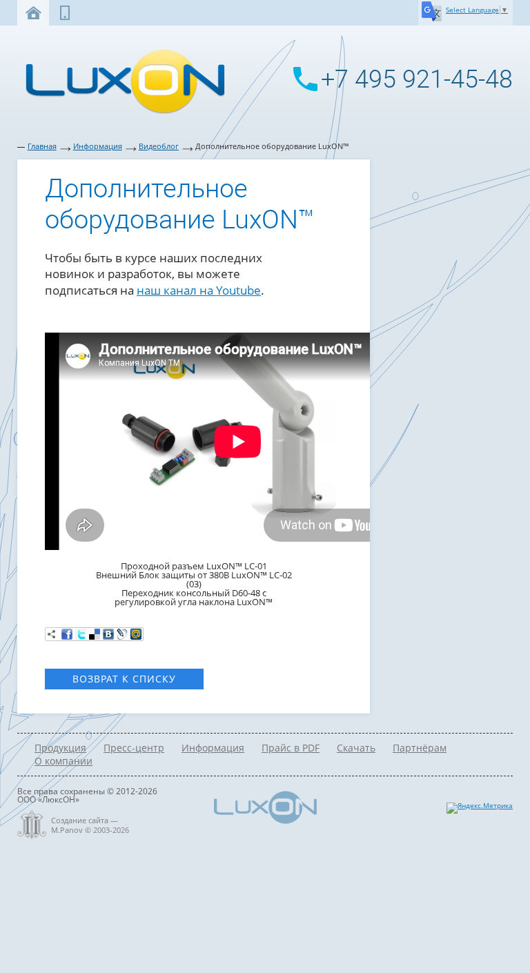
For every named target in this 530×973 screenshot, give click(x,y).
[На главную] (121, 112)
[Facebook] (66, 634)
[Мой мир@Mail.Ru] (135, 634)
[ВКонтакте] (108, 634)
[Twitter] (80, 634)
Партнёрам (419, 747)
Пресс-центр (134, 747)
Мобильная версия (65, 13)
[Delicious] (94, 634)
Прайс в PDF (291, 747)
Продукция (60, 747)
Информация (97, 146)
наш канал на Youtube (199, 290)
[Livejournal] (122, 634)
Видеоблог (159, 146)
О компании (63, 760)
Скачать (356, 747)
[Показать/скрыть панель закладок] (52, 634)
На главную (33, 13)
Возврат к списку (124, 678)
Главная (42, 146)
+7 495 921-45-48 (417, 79)
